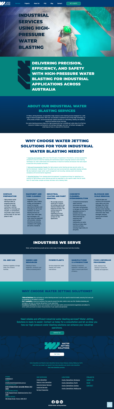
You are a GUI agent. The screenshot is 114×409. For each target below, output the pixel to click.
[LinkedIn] (61, 402)
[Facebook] (53, 402)
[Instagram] (57, 402)
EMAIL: (7, 381)
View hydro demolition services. (56, 367)
